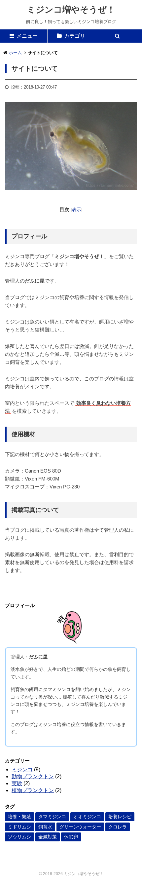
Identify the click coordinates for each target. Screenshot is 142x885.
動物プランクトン (33, 776)
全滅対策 (47, 836)
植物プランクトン (33, 790)
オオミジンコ (87, 816)
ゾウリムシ (19, 836)
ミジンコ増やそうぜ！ (71, 10)
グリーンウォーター (80, 826)
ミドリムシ (19, 826)
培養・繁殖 (19, 816)
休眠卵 (71, 836)
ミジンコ (22, 769)
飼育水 (45, 826)
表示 (76, 209)
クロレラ (117, 826)
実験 (17, 783)
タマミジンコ (52, 816)
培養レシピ (119, 816)
